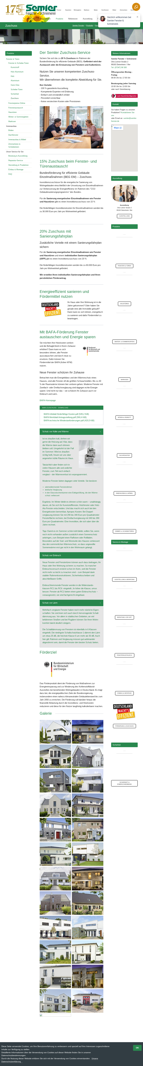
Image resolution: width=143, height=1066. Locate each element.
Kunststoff (15, 67)
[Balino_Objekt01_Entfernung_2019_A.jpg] (87, 1001)
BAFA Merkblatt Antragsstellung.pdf (65, 417)
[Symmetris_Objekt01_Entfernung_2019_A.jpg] (87, 756)
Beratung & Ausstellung (17, 156)
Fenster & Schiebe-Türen (18, 63)
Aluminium (15, 81)
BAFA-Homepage (48, 400)
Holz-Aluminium (17, 72)
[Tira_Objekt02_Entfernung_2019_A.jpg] (87, 927)
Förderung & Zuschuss (124, 726)
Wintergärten (77, 10)
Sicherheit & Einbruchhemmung (124, 783)
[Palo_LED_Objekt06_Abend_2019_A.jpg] (87, 732)
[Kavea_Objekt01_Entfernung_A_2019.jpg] (87, 952)
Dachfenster (105, 10)
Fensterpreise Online (16, 103)
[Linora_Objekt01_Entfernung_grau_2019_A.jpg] (55, 780)
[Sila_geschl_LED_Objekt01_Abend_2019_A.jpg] (87, 976)
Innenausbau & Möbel (17, 139)
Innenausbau (11, 126)
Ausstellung (124, 216)
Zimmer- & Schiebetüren (124, 531)
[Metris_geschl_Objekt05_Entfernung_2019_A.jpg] (55, 878)
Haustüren (68, 10)
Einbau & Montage (15, 169)
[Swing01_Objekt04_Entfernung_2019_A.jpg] (55, 756)
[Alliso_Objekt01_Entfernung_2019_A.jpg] (55, 854)
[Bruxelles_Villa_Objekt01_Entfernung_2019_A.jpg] (87, 805)
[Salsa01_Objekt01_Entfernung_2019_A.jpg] (87, 854)
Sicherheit (15, 94)
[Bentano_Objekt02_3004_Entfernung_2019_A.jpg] (55, 829)
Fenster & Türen (12, 59)
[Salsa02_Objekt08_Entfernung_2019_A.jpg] (55, 903)
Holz (12, 76)
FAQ (10, 174)
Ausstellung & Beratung (124, 579)
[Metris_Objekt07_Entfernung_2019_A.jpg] (55, 1025)
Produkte (10, 53)
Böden (96, 10)
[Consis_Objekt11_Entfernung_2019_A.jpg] (87, 829)
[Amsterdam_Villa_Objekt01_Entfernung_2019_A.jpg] (87, 903)
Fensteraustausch (15, 108)
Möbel (114, 10)
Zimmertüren (123, 10)
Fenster (59, 10)
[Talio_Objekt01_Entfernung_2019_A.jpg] (55, 952)
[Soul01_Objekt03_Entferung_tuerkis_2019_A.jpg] (55, 927)
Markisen (86, 10)
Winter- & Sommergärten (18, 117)
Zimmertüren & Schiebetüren (14, 145)
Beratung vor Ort (124, 617)
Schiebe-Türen (16, 89)
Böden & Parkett (124, 417)
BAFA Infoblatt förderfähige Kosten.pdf (66, 414)
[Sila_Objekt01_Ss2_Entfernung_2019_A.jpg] (55, 976)
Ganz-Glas (15, 85)
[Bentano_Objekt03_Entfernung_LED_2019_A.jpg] (87, 878)
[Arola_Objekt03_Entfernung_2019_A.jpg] (55, 805)
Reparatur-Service (15, 160)
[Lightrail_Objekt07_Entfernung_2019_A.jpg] (55, 732)
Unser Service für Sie (14, 152)
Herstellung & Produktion (18, 165)
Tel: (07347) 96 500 (119, 67)
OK (137, 1048)
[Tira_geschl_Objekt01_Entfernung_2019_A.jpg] (87, 780)
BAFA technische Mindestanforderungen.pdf (69, 420)
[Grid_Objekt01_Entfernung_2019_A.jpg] (55, 1001)
